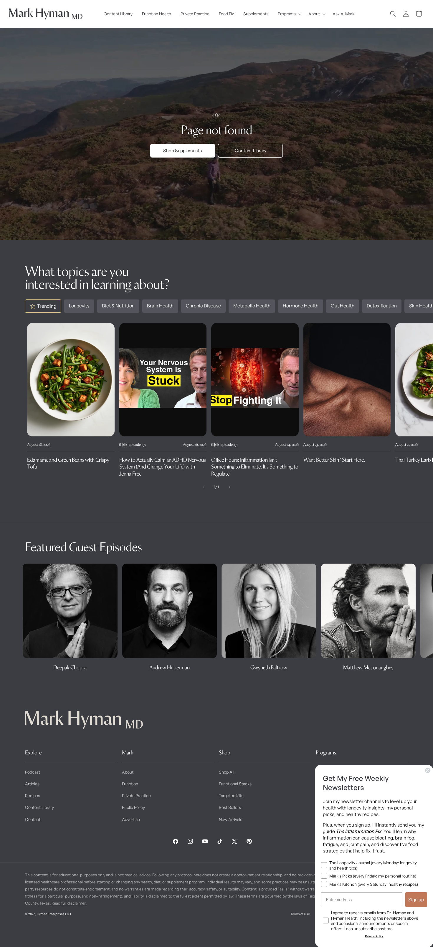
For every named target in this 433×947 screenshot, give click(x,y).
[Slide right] (229, 486)
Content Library (250, 150)
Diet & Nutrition (118, 306)
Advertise (131, 819)
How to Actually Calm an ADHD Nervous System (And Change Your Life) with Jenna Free (162, 466)
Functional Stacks (235, 783)
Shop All (226, 771)
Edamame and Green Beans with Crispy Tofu (68, 463)
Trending (46, 306)
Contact (32, 819)
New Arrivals (230, 819)
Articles (32, 783)
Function (130, 783)
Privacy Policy (374, 936)
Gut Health (342, 306)
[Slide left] (203, 486)
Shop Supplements (182, 150)
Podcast (32, 771)
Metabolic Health (251, 306)
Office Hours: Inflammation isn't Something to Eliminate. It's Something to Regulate (254, 466)
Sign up (416, 900)
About (127, 771)
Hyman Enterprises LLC (54, 914)
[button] (288, 14)
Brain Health (160, 306)
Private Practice (136, 795)
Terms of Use (300, 914)
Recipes (32, 795)
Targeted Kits (231, 795)
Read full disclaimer (69, 903)
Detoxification (382, 306)
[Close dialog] (428, 770)
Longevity (79, 306)
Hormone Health (300, 306)
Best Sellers (230, 807)
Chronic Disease (203, 306)
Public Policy (133, 807)
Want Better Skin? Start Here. (334, 459)
